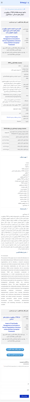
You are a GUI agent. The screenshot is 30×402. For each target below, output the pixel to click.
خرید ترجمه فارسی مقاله (14, 355)
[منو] (1, 3)
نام (28, 384)
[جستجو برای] (28, 3)
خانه (23, 9)
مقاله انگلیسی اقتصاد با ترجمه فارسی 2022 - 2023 (13, 9)
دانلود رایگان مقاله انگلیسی (14, 349)
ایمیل (28, 390)
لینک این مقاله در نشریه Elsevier (14, 117)
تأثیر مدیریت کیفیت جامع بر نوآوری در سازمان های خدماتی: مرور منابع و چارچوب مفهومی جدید (11, 31)
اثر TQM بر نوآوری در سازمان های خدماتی (11, 318)
